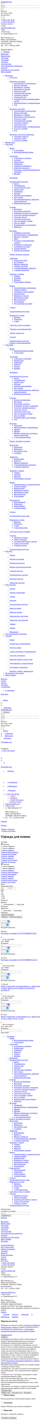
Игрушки (13, 1103)
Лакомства (13, 1131)
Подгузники (18, 1072)
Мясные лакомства (21, 1137)
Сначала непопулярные (9, 852)
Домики (17, 1144)
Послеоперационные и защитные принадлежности (26, 1075)
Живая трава (5, 1223)
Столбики (17, 1129)
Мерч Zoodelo (6, 1239)
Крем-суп (17, 1135)
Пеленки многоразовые (23, 1070)
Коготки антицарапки (22, 1082)
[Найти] (3, 17)
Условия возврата (7, 1245)
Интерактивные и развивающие (26, 1107)
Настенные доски (20, 1127)
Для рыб (4, 1235)
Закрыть (4, 1337)
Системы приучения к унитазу (25, 1199)
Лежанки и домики (17, 1142)
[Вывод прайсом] (4, 919)
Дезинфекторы (19, 1064)
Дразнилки (18, 1105)
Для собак (4, 1225)
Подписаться (6, 1215)
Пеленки (17, 1068)
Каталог (4, 1218)
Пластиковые (19, 1166)
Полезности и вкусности (10, 1237)
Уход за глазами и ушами (23, 1095)
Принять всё (6, 1393)
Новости (4, 1253)
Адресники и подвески (22, 1046)
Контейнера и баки (21, 1162)
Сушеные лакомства (21, 1140)
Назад (12, 796)
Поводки (17, 1052)
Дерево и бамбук (20, 1156)
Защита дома (19, 1066)
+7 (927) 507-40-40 (8, 20)
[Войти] (2, 755)
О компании (9, 690)
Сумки (16, 1188)
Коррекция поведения (22, 1078)
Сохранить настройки (9, 1418)
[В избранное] (5, 921)
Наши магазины (7, 1255)
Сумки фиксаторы (21, 1190)
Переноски (18, 1186)
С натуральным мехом (22, 1117)
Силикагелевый (20, 1176)
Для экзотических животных (11, 1233)
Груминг (13, 1080)
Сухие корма (19, 1042)
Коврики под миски (21, 1160)
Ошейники (18, 1050)
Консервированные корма (23, 1040)
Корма (12, 1038)
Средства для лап (20, 1091)
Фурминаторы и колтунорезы (25, 1099)
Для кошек (10, 1036)
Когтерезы (18, 1083)
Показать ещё (6, 1390)
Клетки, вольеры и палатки (20, 1119)
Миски (12, 1152)
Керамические (19, 1158)
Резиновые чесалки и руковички (26, 1087)
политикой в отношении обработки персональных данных (18, 1330)
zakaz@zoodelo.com (8, 28)
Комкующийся (19, 1174)
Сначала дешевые (7, 856)
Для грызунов (6, 1231)
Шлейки (17, 1056)
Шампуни (17, 1101)
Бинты (16, 1062)
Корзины (17, 1184)
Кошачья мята (19, 1133)
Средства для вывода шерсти (25, 1089)
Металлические (20, 1164)
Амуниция (14, 1044)
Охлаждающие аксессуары (20, 1180)
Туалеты (13, 1194)
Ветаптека (5, 1222)
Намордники (19, 1048)
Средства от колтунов (22, 1093)
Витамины (14, 1058)
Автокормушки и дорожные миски (27, 1154)
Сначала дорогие (7, 858)
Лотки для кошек (20, 1197)
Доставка (4, 1251)
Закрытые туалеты (21, 1196)
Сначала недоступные (9, 860)
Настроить (27, 1393)
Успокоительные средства (19, 1205)
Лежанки (17, 1146)
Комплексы (18, 1125)
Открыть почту (6, 1335)
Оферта (3, 1312)
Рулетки (17, 1054)
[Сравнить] (5, 925)
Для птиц (4, 1229)
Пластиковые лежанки (22, 1150)
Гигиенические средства (19, 1060)
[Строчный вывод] (2, 919)
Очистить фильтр (16, 917)
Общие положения (8, 1249)
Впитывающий (19, 1170)
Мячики (17, 1111)
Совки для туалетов (21, 1201)
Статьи (3, 1257)
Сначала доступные (8, 862)
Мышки (17, 1109)
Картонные (18, 1123)
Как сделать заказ (7, 1247)
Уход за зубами (19, 1097)
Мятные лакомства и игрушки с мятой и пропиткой (26, 1114)
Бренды (4, 1259)
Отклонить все (17, 1393)
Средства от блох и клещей (20, 1192)
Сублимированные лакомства (25, 1139)
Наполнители (15, 1168)
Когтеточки (14, 1121)
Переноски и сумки (17, 1182)
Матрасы (17, 1148)
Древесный (18, 1172)
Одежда (12, 1178)
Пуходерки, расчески (22, 1085)
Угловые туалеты (20, 1203)
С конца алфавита (7, 850)
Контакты (4, 1241)
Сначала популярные (9, 854)
